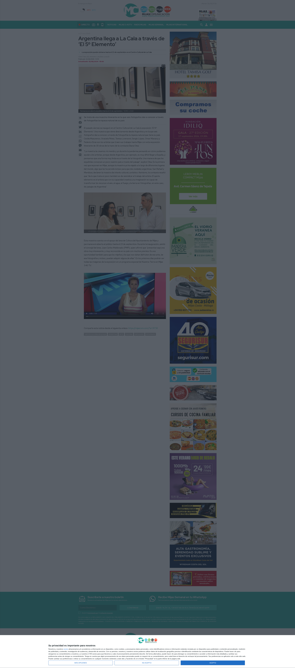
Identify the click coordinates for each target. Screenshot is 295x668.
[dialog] (147, 651)
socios (65, 649)
